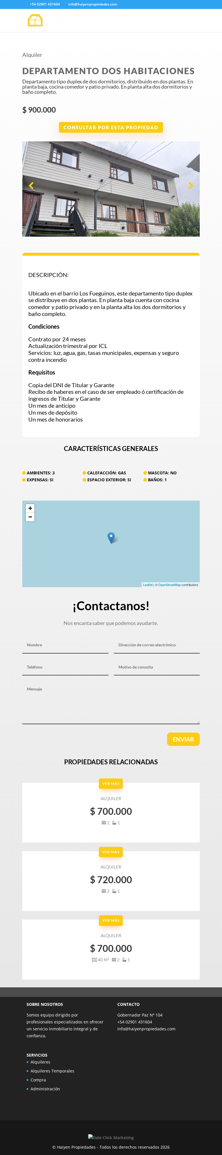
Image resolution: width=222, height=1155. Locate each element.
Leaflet (148, 584)
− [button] (30, 517)
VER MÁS (110, 783)
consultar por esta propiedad (111, 127)
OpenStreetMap (169, 584)
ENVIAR (183, 739)
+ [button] (30, 508)
